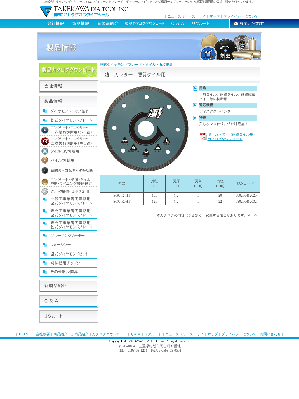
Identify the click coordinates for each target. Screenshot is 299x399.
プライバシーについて (240, 16)
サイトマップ (209, 16)
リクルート (153, 334)
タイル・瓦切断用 (159, 65)
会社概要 (43, 334)
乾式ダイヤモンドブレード (121, 65)
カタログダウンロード (109, 334)
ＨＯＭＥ (25, 334)
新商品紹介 (79, 334)
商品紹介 (60, 334)
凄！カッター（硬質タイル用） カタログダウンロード (232, 136)
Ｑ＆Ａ (136, 334)
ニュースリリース (181, 16)
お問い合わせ (270, 334)
